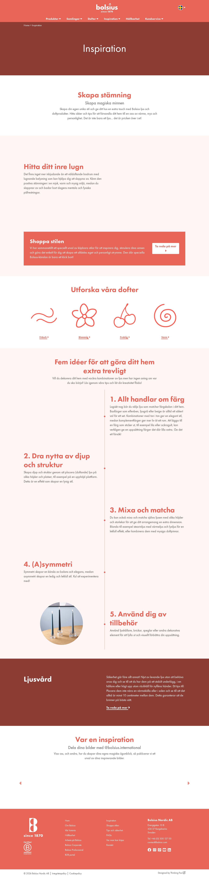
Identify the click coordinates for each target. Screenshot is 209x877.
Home (27, 25)
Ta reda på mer (165, 246)
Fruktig (124, 337)
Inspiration (111, 18)
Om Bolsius (70, 825)
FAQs (109, 835)
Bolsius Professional (74, 849)
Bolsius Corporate (73, 845)
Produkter (52, 18)
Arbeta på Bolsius (73, 840)
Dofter (92, 18)
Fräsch (43, 337)
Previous (20, 782)
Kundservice (153, 18)
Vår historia (70, 830)
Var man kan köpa (115, 840)
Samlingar (73, 18)
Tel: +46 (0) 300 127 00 (159, 838)
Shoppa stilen (112, 825)
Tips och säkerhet (114, 830)
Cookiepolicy (75, 873)
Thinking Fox (176, 872)
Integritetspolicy (59, 873)
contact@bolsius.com (157, 842)
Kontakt (109, 845)
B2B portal (70, 854)
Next (188, 782)
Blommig (84, 337)
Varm (164, 337)
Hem (67, 820)
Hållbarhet (132, 18)
